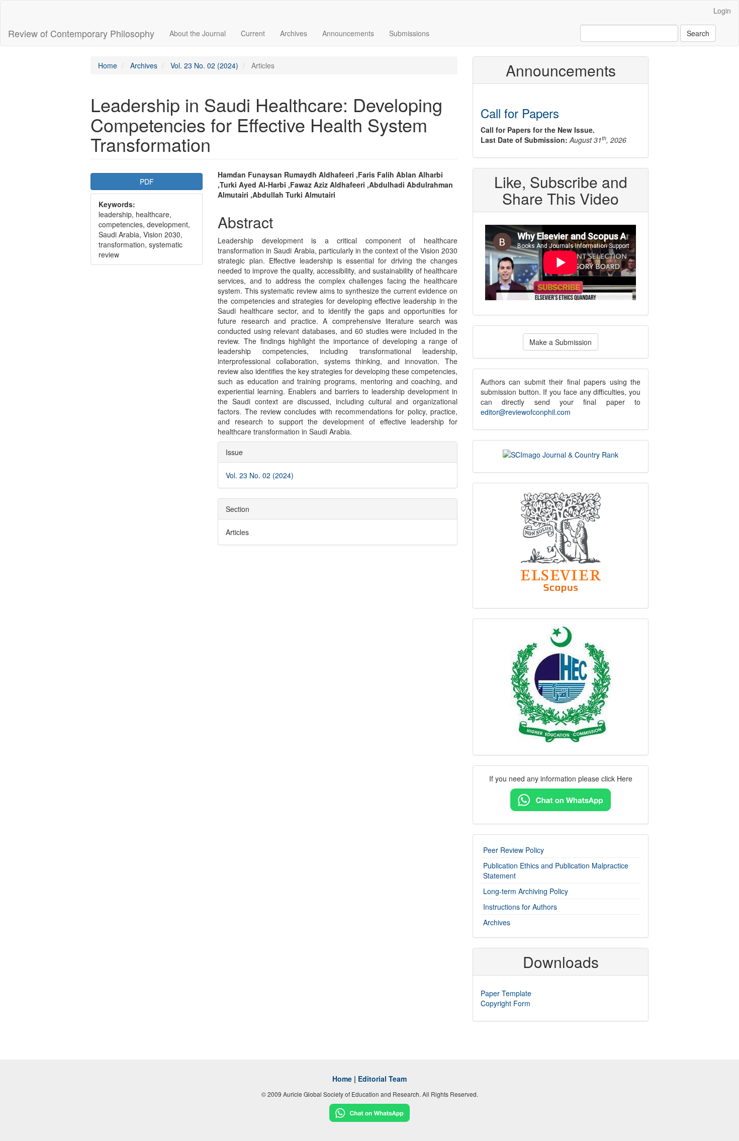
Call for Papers (520, 113)
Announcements (348, 33)
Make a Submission (560, 342)
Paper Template (506, 993)
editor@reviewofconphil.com (526, 412)
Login (722, 11)
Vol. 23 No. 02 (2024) (204, 65)
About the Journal (197, 33)
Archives (293, 33)
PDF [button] (147, 182)
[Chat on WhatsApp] (560, 799)
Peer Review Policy (513, 850)
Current (253, 33)
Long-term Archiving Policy (525, 891)
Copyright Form (505, 1003)
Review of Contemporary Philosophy (81, 33)
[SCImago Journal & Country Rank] (560, 453)
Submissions (409, 33)
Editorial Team (382, 1079)
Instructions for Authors (520, 907)
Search (698, 33)
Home (107, 65)
